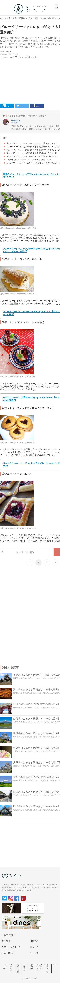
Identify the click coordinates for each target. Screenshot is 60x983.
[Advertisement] (30, 51)
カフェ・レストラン (11, 947)
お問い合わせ (31, 967)
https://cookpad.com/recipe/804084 (20, 443)
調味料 (22, 18)
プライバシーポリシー (39, 967)
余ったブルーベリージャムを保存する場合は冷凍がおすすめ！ (32, 156)
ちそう (3, 18)
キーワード (11, 968)
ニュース (34, 947)
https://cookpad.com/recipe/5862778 (20, 528)
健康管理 (34, 941)
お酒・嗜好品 (8, 953)
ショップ (34, 953)
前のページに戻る (25, 552)
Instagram (15, 120)
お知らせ (24, 967)
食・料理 (13, 18)
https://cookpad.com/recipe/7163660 (20, 377)
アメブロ (15, 123)
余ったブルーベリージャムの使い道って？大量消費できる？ (31, 143)
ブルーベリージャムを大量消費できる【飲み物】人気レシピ (31, 153)
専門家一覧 (47, 968)
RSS (55, 965)
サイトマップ (5, 967)
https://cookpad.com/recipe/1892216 (20, 294)
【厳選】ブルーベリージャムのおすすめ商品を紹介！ (28, 160)
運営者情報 (18, 968)
